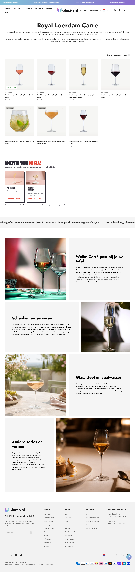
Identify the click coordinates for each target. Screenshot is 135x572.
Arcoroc (67, 528)
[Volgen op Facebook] (6, 555)
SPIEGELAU (68, 518)
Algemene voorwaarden (46, 564)
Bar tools (48, 8)
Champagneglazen (49, 518)
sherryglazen (29, 460)
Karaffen (46, 546)
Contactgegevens (19, 564)
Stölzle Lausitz (69, 546)
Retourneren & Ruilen (92, 521)
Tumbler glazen (48, 525)
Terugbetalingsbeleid (31, 564)
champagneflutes (17, 460)
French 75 (45, 329)
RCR (66, 514)
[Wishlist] (124, 10)
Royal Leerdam (8, 92)
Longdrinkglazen (49, 528)
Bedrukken (84, 10)
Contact (88, 514)
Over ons (89, 525)
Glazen (7, 8)
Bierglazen (47, 532)
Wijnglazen (47, 514)
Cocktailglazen (48, 521)
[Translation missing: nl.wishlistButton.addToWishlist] (30, 61)
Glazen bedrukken (91, 528)
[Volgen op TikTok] (21, 555)
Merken (27, 8)
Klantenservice (95, 10)
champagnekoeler (17, 465)
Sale (6, 12)
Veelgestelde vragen (92, 518)
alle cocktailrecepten (33, 205)
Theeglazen (47, 543)
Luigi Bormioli (69, 535)
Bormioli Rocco (70, 539)
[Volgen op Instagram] (11, 555)
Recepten (37, 8)
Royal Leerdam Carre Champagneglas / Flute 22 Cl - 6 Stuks (82, 96)
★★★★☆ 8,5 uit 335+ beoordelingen (71, 2)
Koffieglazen (47, 539)
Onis (66, 521)
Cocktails (17, 8)
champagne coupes (32, 457)
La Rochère (68, 525)
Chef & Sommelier (70, 532)
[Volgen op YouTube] (16, 555)
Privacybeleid (8, 564)
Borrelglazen (47, 535)
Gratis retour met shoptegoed (104, 2)
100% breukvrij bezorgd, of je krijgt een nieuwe (34, 2)
